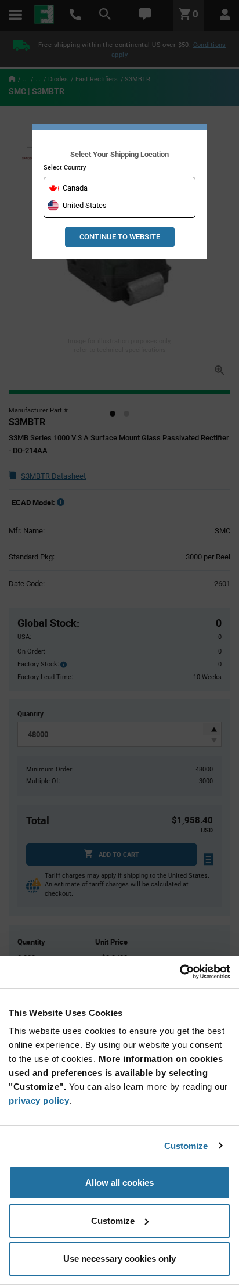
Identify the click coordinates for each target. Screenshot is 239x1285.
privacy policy (39, 1100)
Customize (186, 1146)
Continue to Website (119, 236)
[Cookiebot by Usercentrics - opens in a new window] (179, 971)
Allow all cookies (119, 1182)
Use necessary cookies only (119, 1259)
